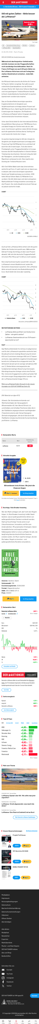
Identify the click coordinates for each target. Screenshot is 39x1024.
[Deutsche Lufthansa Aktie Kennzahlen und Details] (19, 643)
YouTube (10, 974)
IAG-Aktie (24, 45)
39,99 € (17, 845)
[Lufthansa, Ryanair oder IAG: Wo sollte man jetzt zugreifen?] (19, 779)
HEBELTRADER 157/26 (20, 867)
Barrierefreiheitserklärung (11, 908)
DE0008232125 (12, 613)
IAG (3, 45)
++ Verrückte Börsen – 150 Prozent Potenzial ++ (19, 6)
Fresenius (5, 751)
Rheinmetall (5, 754)
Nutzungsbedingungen (10, 901)
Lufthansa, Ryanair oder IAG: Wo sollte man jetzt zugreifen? (18, 796)
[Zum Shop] (9, 1021)
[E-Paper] (16, 1021)
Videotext (5, 915)
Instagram (10, 978)
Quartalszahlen (16, 48)
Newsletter (6, 936)
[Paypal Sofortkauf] (10, 598)
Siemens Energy (6, 745)
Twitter (9, 986)
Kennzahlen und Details (9, 666)
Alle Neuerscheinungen (31, 831)
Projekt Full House (19, 835)
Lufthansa (32, 45)
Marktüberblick (7, 942)
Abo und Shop (6, 953)
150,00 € (17, 861)
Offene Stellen (7, 918)
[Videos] (3, 1021)
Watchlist (7, 617)
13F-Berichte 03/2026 (20, 851)
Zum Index (6, 690)
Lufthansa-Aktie (6, 48)
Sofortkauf (14, 493)
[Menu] (36, 2)
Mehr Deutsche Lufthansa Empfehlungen (25, 817)
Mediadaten (6, 895)
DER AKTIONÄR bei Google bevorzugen (13, 57)
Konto (18, 500)
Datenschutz (6, 905)
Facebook (10, 982)
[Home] (22, 1021)
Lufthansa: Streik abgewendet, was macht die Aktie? (18, 805)
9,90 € (16, 877)
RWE (3, 739)
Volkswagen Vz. (6, 730)
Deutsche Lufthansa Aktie (9, 611)
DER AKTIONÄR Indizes (10, 949)
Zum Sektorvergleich (9, 710)
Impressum (6, 898)
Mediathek (5, 932)
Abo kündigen (6, 922)
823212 (3, 613)
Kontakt (9, 970)
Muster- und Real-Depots (10, 946)
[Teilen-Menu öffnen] (29, 1021)
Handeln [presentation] (34, 996)
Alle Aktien (5, 929)
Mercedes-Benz (6, 733)
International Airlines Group (13, 45)
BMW (3, 727)
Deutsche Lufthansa (28, 321)
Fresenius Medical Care (9, 748)
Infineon (4, 742)
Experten (5, 939)
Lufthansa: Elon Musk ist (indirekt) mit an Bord (18, 812)
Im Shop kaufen (28, 493)
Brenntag (4, 736)
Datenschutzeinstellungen (11, 912)
